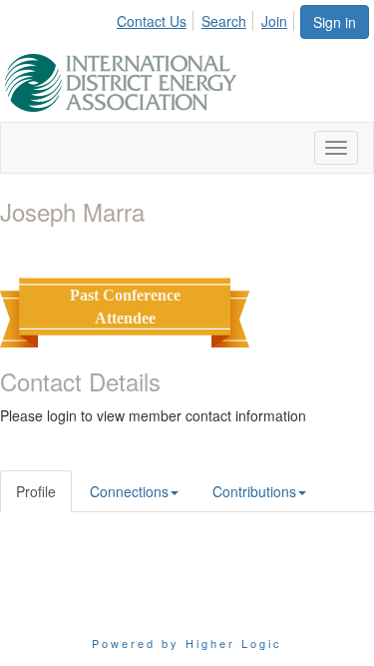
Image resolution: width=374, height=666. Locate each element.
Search (223, 21)
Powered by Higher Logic (187, 643)
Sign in (334, 22)
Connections (129, 491)
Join (274, 21)
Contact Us (152, 21)
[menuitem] (157, 18)
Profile (36, 491)
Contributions (254, 491)
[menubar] (207, 18)
